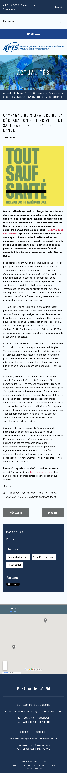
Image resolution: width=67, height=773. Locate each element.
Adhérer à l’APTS (11, 5)
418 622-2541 (28, 745)
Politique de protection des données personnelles (33, 765)
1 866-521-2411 (43, 718)
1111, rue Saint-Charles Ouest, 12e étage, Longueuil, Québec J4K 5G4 (33, 711)
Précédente (16, 512)
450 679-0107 (28, 721)
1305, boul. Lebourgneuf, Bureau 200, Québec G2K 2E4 (33, 738)
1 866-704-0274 (43, 749)
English (59, 7)
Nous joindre (9, 8)
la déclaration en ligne (41, 471)
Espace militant (28, 5)
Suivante (52, 512)
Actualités (22, 92)
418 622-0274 (28, 749)
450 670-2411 (29, 718)
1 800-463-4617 (43, 745)
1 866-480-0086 (43, 721)
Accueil (7, 92)
